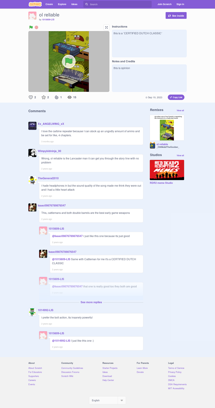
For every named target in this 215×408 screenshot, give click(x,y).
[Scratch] (35, 4)
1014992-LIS (45, 310)
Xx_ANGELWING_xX (51, 124)
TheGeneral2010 (48, 178)
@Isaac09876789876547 (67, 236)
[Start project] (31, 27)
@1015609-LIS (61, 259)
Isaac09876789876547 (52, 205)
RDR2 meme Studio (161, 182)
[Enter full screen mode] (106, 27)
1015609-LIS (48, 19)
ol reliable (162, 144)
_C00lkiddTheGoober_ (168, 146)
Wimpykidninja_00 (49, 151)
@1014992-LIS (61, 340)
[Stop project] (36, 27)
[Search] (86, 4)
